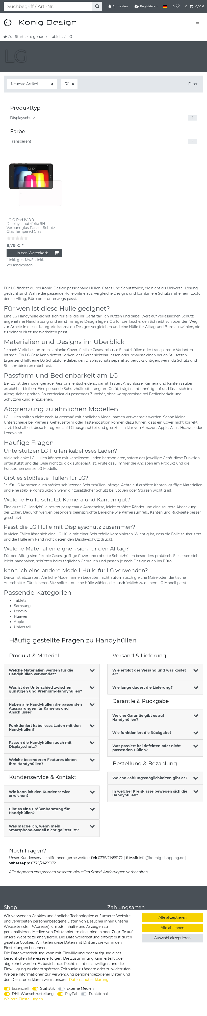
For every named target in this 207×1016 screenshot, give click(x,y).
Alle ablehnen (172, 928)
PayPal (71, 993)
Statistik (47, 988)
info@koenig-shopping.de (161, 858)
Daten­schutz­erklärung (89, 979)
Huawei (20, 616)
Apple (19, 621)
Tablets (56, 36)
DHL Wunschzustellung (33, 993)
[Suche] (97, 6)
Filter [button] (193, 84)
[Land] (165, 6)
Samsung (22, 606)
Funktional (98, 993)
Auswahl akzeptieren (172, 938)
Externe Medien (80, 988)
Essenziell (20, 988)
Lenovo (20, 611)
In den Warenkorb (32, 253)
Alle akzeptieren (173, 917)
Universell (22, 627)
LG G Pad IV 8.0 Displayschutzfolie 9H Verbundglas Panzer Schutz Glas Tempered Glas (31, 226)
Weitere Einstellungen (23, 999)
